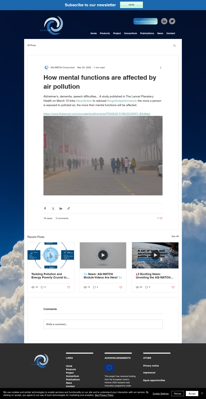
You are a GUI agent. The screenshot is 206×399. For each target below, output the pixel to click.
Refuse (177, 393)
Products (71, 369)
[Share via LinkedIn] (60, 208)
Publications (73, 379)
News (69, 383)
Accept (192, 393)
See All (175, 236)
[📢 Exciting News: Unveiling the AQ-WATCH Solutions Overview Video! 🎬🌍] (155, 255)
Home (69, 366)
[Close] (202, 393)
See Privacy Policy (104, 395)
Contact (70, 386)
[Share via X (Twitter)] (52, 208)
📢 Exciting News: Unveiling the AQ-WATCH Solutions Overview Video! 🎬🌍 (154, 275)
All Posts (31, 45)
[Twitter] (172, 21)
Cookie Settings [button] (161, 393)
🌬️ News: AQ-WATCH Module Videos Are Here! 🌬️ (103, 275)
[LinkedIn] (164, 21)
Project (70, 372)
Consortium (72, 376)
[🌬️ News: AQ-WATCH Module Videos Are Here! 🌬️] (103, 255)
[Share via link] (68, 208)
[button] (174, 45)
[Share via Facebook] (45, 208)
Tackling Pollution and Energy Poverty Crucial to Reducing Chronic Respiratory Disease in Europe (49, 275)
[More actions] (161, 67)
